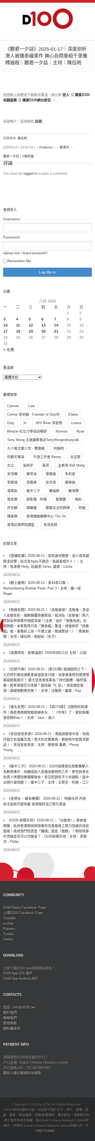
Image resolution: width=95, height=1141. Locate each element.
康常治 (31, 474)
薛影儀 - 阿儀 (36, 499)
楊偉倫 (70, 482)
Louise (76, 423)
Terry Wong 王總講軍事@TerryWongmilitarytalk (43, 440)
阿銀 (82, 508)
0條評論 (28, 156)
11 (18, 325)
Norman (62, 431)
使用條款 (10, 1023)
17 (5, 331)
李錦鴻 (12, 482)
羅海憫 (73, 491)
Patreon (9, 929)
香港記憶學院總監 (21, 525)
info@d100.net (24, 1007)
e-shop (8, 924)
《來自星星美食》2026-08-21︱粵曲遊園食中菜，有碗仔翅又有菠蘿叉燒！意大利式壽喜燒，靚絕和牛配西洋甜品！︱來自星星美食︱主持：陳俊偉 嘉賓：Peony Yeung (46, 742)
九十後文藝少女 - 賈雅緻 (26, 448)
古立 (10, 465)
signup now (11, 253)
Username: (12, 219)
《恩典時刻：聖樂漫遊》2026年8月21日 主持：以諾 (46, 653)
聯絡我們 (10, 1018)
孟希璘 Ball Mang (71, 465)
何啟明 (59, 448)
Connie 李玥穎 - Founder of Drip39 (33, 414)
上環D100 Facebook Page (23, 913)
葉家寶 (12, 499)
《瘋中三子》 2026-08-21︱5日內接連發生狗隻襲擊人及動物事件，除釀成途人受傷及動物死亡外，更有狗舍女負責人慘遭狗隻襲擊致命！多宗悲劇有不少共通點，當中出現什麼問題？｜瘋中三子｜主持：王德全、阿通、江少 (46, 774)
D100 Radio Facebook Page (24, 908)
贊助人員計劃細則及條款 (22, 1073)
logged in (30, 173)
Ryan (80, 431)
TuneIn (8, 934)
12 (31, 325)
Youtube (9, 918)
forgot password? (35, 253)
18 (18, 331)
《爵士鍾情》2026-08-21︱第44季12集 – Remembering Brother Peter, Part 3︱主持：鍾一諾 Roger (42, 588)
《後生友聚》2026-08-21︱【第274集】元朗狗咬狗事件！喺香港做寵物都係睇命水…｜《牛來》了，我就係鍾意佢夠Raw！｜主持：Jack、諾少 (46, 712)
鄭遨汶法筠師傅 (58, 508)
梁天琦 (51, 482)
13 (43, 325)
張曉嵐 (51, 474)
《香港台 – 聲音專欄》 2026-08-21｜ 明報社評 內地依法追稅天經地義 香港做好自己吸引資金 (44, 801)
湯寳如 (12, 491)
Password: (11, 237)
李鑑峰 (31, 482)
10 (5, 325)
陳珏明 (22, 138)
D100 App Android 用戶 (20, 979)
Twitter (8, 939)
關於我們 (10, 1013)
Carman (13, 406)
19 (31, 331)
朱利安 (70, 474)
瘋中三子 (33, 491)
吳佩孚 (28, 465)
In (24, 423)
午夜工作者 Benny (47, 457)
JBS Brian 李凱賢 (48, 423)
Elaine (73, 414)
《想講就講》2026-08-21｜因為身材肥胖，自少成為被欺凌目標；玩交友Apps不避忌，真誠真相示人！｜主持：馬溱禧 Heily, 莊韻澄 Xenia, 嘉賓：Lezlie (46, 561)
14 (56, 325)
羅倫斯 (54, 491)
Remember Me (19, 261)
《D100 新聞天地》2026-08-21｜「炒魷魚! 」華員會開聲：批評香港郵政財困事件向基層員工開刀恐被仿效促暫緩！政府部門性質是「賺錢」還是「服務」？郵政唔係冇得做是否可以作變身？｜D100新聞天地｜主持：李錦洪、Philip (46, 831)
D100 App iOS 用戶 (18, 973)
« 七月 (8, 349)
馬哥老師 (50, 525)
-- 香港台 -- (64, 147)
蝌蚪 (78, 499)
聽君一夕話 (11, 156)
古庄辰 (75, 457)
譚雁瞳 (31, 508)
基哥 (45, 465)
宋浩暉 (12, 474)
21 (56, 331)
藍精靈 (61, 499)
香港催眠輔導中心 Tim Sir (46, 516)
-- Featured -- (45, 147)
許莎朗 (12, 508)
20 (43, 331)
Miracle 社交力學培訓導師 (27, 431)
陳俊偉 (12, 516)
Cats (31, 406)
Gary (11, 423)
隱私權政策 (11, 1028)
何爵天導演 (15, 457)
